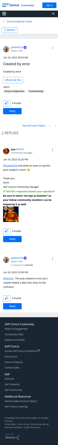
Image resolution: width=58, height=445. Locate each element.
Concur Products (14, 362)
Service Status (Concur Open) (21, 401)
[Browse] (5, 13)
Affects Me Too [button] (13, 80)
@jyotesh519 (10, 165)
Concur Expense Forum (19, 21)
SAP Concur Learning (16, 406)
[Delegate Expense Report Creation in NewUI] (50, 125)
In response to (22, 265)
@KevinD (8, 278)
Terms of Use (23, 424)
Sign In (49, 5)
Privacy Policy (10, 424)
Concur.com (11, 356)
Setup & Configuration (14, 91)
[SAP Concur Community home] (10, 5)
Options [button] (10, 30)
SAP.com (9, 378)
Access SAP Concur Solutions (21, 351)
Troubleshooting (36, 91)
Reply (12, 111)
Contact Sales (12, 367)
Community (27, 5)
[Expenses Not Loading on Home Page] (55, 125)
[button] (52, 47)
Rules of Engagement (16, 329)
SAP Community (13, 390)
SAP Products (12, 384)
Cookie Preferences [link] (32, 427)
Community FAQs (14, 334)
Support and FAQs (15, 340)
